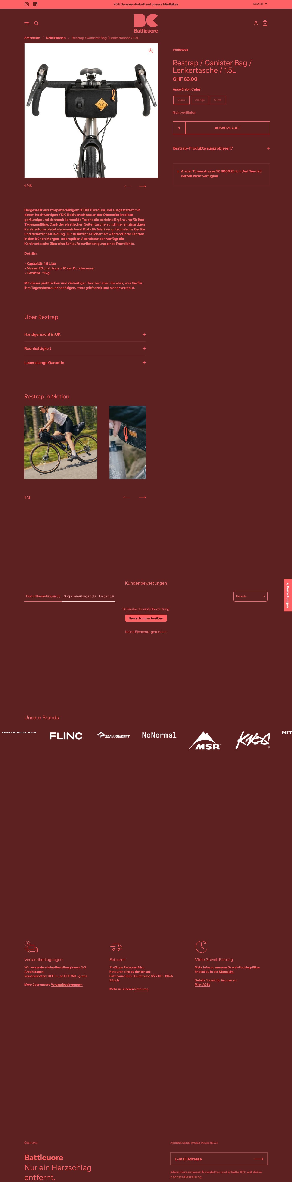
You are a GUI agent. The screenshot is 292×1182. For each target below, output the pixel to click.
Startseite (32, 38)
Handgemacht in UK (42, 334)
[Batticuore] (146, 23)
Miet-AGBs (202, 984)
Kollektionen (56, 38)
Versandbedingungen (67, 984)
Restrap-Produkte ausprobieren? (203, 148)
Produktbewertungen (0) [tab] (43, 596)
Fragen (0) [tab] (106, 596)
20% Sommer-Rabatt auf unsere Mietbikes (146, 4)
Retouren (141, 989)
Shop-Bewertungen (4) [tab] (80, 596)
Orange (200, 100)
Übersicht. (226, 972)
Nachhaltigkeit (37, 348)
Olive (217, 100)
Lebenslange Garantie (44, 362)
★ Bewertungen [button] (288, 595)
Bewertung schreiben (146, 618)
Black (181, 100)
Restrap (183, 49)
